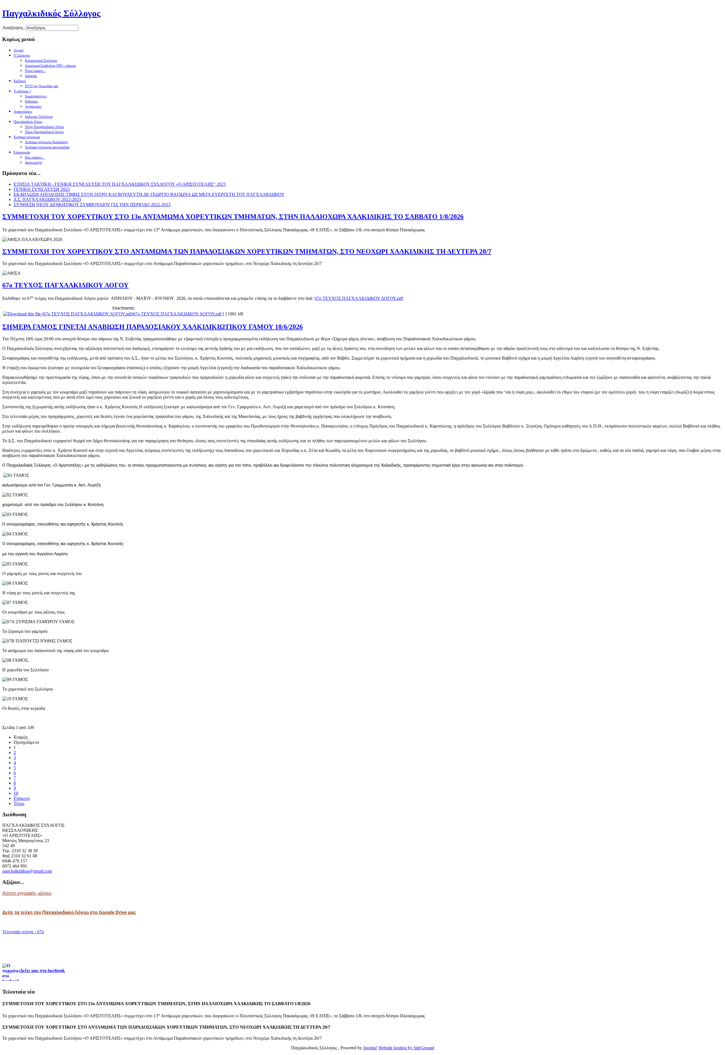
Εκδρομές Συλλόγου (39, 117)
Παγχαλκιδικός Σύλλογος (51, 13)
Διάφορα (31, 76)
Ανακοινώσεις (23, 112)
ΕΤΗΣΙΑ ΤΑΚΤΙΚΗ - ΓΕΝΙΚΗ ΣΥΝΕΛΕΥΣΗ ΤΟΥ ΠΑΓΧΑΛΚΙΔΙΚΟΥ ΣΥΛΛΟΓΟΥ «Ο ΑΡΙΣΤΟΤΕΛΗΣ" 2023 (120, 184)
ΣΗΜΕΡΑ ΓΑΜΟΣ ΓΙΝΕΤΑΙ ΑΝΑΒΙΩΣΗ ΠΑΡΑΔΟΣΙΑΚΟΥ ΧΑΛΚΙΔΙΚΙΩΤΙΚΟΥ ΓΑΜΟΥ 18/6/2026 (152, 326)
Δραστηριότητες (36, 96)
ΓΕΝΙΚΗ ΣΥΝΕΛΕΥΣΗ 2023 (42, 189)
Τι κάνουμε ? (22, 91)
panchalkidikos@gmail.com (27, 871)
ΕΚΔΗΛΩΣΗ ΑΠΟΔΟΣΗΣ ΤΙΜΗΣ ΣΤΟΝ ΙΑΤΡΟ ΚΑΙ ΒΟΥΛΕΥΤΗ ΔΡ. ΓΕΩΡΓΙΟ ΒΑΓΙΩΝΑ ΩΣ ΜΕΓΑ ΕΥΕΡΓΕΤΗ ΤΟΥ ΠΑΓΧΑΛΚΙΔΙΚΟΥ (149, 194)
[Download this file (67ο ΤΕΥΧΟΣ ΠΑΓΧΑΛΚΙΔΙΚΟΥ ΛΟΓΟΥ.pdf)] (68, 313)
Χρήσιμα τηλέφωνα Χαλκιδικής (46, 142)
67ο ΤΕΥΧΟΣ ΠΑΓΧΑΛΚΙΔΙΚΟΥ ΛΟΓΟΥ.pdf (359, 298)
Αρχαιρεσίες (33, 106)
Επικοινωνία (22, 152)
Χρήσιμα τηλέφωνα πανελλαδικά (47, 147)
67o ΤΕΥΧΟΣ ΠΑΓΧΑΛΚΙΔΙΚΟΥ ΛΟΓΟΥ (65, 285)
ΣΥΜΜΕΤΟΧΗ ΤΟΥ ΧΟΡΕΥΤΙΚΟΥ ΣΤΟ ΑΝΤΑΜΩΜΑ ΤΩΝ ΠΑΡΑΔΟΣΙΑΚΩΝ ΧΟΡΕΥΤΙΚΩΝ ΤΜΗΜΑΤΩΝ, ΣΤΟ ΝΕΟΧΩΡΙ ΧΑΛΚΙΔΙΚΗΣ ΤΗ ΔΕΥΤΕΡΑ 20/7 (246, 251)
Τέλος (19, 803)
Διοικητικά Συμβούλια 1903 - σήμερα (50, 66)
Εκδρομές (31, 101)
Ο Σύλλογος (22, 55)
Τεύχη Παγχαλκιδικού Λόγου (44, 127)
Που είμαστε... (34, 157)
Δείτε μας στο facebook (42, 970)
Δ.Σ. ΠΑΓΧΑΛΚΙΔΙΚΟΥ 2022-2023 (47, 199)
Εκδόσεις (20, 81)
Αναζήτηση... (14, 27)
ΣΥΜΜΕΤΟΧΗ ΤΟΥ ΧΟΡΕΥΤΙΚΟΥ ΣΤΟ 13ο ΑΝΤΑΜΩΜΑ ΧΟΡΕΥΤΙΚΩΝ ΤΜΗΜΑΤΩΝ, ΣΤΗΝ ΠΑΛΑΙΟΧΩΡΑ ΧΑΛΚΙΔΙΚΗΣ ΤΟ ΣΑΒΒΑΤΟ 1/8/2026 (233, 216)
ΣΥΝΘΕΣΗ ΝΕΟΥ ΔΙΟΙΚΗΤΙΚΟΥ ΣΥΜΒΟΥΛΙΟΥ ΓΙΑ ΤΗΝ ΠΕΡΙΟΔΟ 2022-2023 (92, 204)
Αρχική (19, 50)
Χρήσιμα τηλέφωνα (27, 137)
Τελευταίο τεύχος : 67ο (23, 931)
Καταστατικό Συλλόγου (41, 61)
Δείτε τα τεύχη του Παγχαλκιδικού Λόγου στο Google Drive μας (69, 912)
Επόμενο (22, 798)
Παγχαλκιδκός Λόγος (28, 122)
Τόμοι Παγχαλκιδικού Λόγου (44, 132)
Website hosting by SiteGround (406, 1047)
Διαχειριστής (33, 163)
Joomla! (370, 1047)
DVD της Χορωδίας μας (41, 86)
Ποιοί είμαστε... (35, 71)
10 (16, 793)
